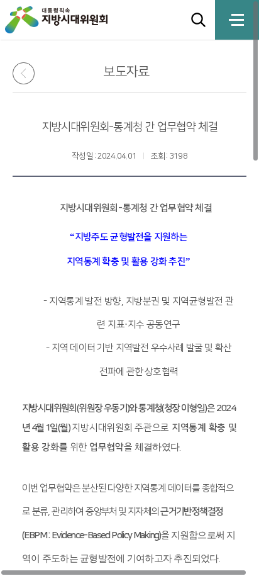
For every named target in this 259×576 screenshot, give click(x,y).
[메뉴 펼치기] (237, 19)
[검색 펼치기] (198, 20)
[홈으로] (68, 20)
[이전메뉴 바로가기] (28, 73)
